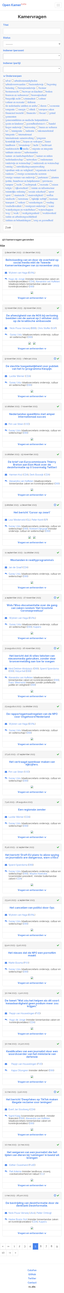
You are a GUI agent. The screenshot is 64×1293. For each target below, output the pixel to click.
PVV (26, 962)
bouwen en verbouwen (16, 95)
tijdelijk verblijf (38, 198)
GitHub (32, 1274)
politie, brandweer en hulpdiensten (22, 180)
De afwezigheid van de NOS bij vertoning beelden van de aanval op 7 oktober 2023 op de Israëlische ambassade (32, 318)
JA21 (32, 1213)
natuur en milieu (44, 155)
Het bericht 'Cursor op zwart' (32, 512)
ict (6, 130)
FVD (38, 1013)
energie (22, 109)
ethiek (32, 109)
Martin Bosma (16, 962)
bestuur (42, 87)
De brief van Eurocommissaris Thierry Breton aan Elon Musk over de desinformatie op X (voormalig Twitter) (32, 464)
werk (16, 213)
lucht (35, 145)
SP (45, 519)
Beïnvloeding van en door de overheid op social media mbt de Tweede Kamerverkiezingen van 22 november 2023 (32, 262)
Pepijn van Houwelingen (21, 1013)
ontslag (9, 166)
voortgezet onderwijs (35, 206)
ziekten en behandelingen (18, 220)
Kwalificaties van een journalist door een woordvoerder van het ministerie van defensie (32, 1054)
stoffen (49, 195)
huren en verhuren (48, 127)
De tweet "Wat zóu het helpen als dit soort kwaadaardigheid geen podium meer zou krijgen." (32, 1003)
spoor (51, 191)
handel (52, 123)
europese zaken (46, 109)
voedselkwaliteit (13, 206)
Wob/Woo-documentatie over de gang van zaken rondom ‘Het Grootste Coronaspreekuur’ (32, 608)
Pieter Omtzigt (44, 1213)
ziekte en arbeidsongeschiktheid (21, 216)
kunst (48, 141)
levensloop (24, 145)
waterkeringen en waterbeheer (20, 209)
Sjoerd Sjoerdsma (49, 668)
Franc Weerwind (17, 682)
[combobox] (32, 56)
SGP (54, 328)
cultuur (42, 98)
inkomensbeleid (45, 130)
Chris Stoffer (44, 328)
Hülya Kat (20, 671)
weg (7, 213)
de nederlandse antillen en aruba (21, 105)
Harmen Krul (15, 474)
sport (8, 195)
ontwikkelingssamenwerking (30, 166)
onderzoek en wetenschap (46, 163)
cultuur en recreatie (14, 102)
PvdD (32, 1165)
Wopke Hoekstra (38, 873)
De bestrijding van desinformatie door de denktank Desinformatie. (32, 1204)
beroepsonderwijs (26, 87)
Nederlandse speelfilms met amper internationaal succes (32, 415)
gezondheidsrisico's (35, 123)
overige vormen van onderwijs (20, 177)
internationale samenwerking (19, 138)
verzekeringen (35, 202)
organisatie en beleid (45, 170)
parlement (43, 177)
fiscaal (42, 113)
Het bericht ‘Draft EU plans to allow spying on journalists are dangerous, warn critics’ (32, 856)
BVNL (32, 272)
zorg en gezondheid (43, 220)
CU (42, 1174)
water (51, 206)
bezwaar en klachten (32, 91)
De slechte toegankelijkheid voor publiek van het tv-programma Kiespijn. (32, 367)
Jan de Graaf (15, 567)
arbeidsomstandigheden (25, 80)
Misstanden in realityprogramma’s (32, 560)
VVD (27, 424)
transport (9, 202)
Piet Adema (15, 1171)
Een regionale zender (32, 809)
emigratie (10, 109)
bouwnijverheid (38, 95)
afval (8, 80)
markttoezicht (12, 148)
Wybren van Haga (18, 272)
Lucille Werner (16, 376)
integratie (10, 134)
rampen (9, 184)
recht (19, 184)
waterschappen (45, 209)
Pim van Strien (16, 424)
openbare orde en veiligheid (19, 170)
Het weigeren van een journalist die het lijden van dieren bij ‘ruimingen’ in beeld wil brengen (32, 1155)
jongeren (41, 138)
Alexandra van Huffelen (48, 281)
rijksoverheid (21, 188)
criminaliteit (29, 98)
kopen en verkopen (32, 141)
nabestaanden (31, 152)
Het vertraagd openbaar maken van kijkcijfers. (32, 763)
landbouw (10, 145)
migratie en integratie (42, 148)
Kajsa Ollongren (19, 1070)
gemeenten (10, 116)
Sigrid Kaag (14, 1115)
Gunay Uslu (16, 334)
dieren (43, 105)
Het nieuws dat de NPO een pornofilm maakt (32, 954)
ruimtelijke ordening (15, 191)
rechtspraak (31, 184)
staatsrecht (19, 195)
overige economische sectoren (31, 173)
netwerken (31, 159)
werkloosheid (49, 213)
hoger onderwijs (13, 127)
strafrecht (10, 198)
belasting (9, 87)
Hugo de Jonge (17, 279)
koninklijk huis (12, 141)
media (25, 148)
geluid (52, 113)
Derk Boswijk (36, 474)
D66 (31, 286)
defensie (31, 102)
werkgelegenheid (30, 213)
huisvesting (30, 127)
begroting (52, 84)
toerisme (53, 198)
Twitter (32, 1278)
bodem (48, 91)
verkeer (21, 202)
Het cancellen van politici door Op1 (32, 907)
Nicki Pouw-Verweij (20, 328)
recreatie (44, 184)
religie (8, 188)
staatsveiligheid (35, 195)
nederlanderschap (14, 159)
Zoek (8, 227)
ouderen (9, 173)
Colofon (32, 1270)
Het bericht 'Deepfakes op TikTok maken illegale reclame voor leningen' (32, 1101)
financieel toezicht (14, 113)
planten (55, 177)
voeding (50, 202)
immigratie (16, 130)
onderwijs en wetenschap (17, 163)
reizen (55, 184)
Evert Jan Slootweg (19, 1109)
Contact (32, 1282)
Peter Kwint (37, 519)
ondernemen (46, 159)
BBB (33, 328)
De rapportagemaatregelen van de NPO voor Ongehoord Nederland (32, 715)
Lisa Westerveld (17, 519)
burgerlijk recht (13, 98)
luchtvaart (46, 145)
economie (55, 105)
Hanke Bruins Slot (18, 1219)
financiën (31, 113)
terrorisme (23, 198)
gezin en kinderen (14, 123)
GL (28, 519)
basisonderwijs (36, 84)
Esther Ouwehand (18, 1165)
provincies (47, 180)
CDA (31, 281)
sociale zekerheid (36, 191)
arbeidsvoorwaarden (15, 84)
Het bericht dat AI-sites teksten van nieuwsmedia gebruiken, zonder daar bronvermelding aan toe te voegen (32, 658)
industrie (29, 130)
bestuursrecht (12, 91)
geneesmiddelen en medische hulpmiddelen (26, 120)
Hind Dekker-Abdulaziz (21, 668)
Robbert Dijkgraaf (38, 528)
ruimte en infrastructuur (42, 188)
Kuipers (37, 627)
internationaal (25, 134)
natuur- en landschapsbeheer (19, 155)
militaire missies (13, 152)
